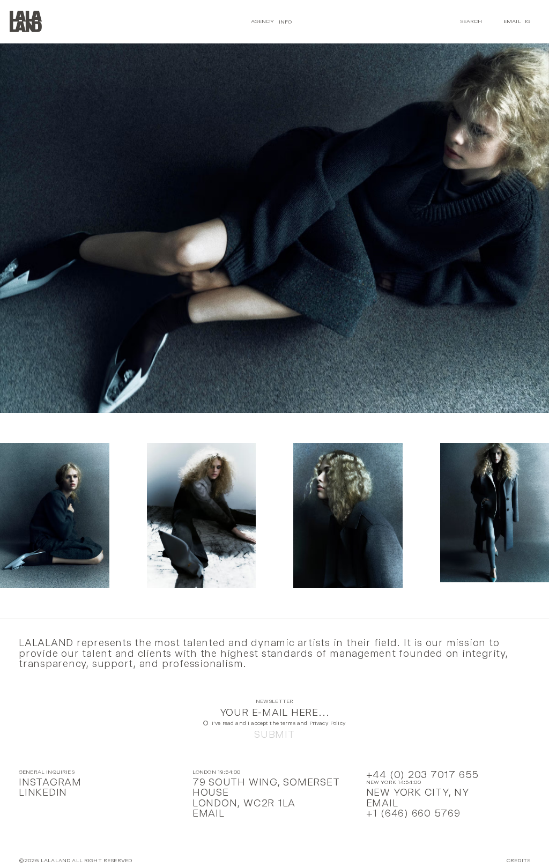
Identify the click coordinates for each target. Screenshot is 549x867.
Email (512, 21)
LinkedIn (43, 792)
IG (527, 21)
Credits (518, 861)
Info (285, 21)
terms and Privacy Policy (313, 723)
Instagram (50, 782)
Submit (274, 734)
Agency (262, 21)
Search (471, 21)
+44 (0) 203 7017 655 (422, 774)
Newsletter (275, 702)
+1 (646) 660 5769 (413, 813)
